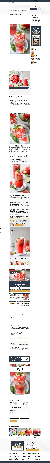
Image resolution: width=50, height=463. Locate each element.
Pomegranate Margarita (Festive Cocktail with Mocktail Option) (37, 436)
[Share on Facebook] (40, 9)
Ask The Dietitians (38, 459)
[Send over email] (0, 234)
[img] (36, 24)
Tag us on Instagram (27, 359)
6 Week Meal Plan (36, 28)
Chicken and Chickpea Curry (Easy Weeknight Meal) (37, 56)
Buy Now (35, 33)
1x (26, 305)
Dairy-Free (11, 352)
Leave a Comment (39, 7)
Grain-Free (21, 352)
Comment (11, 412)
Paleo (27, 352)
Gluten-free (18, 352)
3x (28, 305)
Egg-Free (15, 352)
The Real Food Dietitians (14, 2)
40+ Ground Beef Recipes (36, 49)
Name (11, 419)
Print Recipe (27, 303)
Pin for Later (12, 303)
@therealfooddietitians (15, 360)
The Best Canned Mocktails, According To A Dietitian (12, 436)
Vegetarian (14, 353)
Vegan (11, 353)
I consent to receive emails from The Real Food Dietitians (16, 289)
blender (20, 147)
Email (21, 419)
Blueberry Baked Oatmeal (36, 52)
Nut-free (24, 352)
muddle (14, 327)
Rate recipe (18, 303)
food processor (24, 147)
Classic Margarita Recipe (21, 435)
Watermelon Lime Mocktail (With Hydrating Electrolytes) (29, 436)
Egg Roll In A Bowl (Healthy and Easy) (37, 59)
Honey (10, 103)
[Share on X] (0, 232)
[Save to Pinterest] (38, 9)
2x (27, 305)
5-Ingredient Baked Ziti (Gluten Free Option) (37, 62)
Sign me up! (19, 290)
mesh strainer (11, 161)
